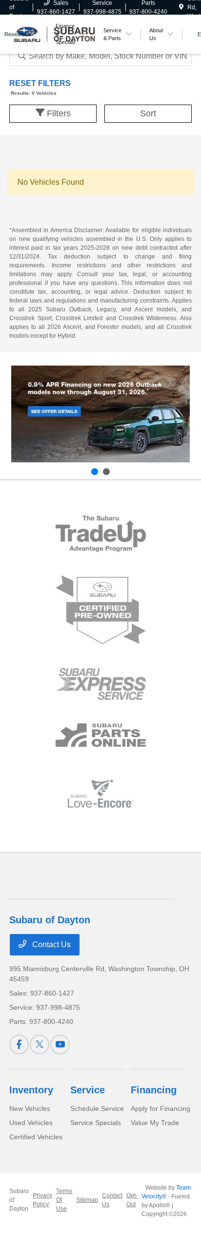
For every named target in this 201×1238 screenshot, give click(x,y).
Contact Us (50, 944)
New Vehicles (29, 1108)
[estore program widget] (101, 735)
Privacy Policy (42, 1200)
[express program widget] (101, 683)
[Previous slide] (94, 471)
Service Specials (95, 1123)
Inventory (31, 1090)
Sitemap (87, 1199)
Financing (154, 1090)
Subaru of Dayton (19, 1200)
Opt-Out (132, 1200)
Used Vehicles (31, 1123)
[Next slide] (106, 471)
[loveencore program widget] (101, 793)
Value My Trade (155, 1123)
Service (87, 1090)
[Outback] (100, 414)
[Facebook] (19, 1044)
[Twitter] (39, 1044)
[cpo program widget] (101, 610)
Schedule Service (97, 1108)
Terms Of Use (64, 1200)
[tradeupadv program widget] (101, 533)
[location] (181, 7)
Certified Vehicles (35, 1137)
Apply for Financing (160, 1108)
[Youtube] (60, 1044)
